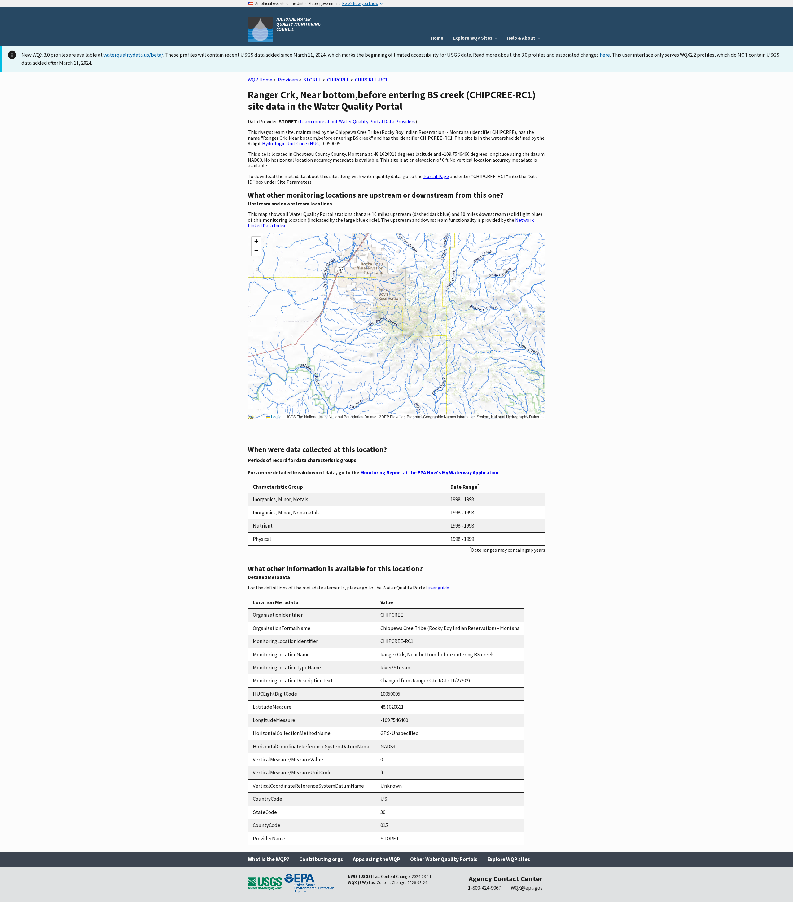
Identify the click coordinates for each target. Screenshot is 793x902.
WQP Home (260, 80)
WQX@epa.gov (527, 887)
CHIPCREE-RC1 (371, 80)
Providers (288, 80)
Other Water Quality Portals (443, 859)
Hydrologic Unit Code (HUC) (291, 143)
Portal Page (436, 176)
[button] (256, 241)
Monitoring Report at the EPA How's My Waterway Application (429, 472)
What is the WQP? (268, 859)
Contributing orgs (321, 859)
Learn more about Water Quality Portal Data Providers (357, 121)
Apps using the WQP (376, 859)
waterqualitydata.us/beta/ (133, 54)
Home (437, 38)
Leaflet (276, 416)
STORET (313, 80)
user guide (438, 588)
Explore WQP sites (508, 859)
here (605, 54)
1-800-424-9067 (484, 887)
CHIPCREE (338, 80)
